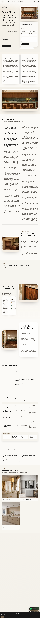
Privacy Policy (3, 614)
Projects (26, 1)
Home (3, 6)
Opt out (6, 616)
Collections (16, 1)
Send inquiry (25, 44)
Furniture (31, 1)
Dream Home (11, 6)
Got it (3, 616)
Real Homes (22, 1)
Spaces (11, 1)
